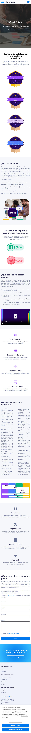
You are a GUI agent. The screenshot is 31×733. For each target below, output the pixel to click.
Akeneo (3, 669)
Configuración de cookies (15, 722)
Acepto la (11, 633)
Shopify (3, 684)
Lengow (3, 690)
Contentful (4, 679)
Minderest (3, 692)
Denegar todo (15, 725)
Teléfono (3, 614)
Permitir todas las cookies (15, 729)
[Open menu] (28, 2)
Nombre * (3, 602)
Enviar (15, 638)
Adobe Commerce (6, 677)
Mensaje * (3, 620)
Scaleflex (3, 671)
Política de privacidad (13, 633)
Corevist (3, 682)
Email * (3, 608)
